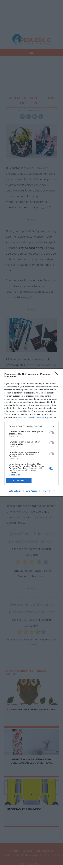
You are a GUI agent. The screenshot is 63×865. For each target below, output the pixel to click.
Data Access (31, 491)
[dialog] (31, 432)
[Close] (57, 374)
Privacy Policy (48, 491)
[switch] (51, 432)
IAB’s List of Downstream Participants (35, 417)
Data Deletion (15, 491)
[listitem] (31, 426)
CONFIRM (18, 480)
